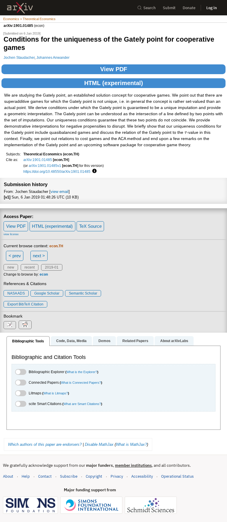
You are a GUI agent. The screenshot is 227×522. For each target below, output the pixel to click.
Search (149, 7)
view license (11, 234)
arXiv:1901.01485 (37, 160)
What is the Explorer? (82, 372)
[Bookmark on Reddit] (25, 325)
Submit (169, 7)
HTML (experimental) (113, 83)
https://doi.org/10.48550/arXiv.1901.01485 (56, 171)
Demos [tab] (104, 341)
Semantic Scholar (83, 293)
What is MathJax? (131, 444)
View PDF (113, 69)
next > (39, 255)
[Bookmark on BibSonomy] (10, 325)
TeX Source (90, 226)
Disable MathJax (99, 444)
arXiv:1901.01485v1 (45, 166)
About (8, 476)
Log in (211, 7)
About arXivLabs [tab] (174, 341)
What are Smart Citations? (82, 404)
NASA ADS (16, 293)
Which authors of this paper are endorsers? (45, 444)
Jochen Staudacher (19, 57)
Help (26, 476)
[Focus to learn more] (93, 171)
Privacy (117, 476)
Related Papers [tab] (135, 341)
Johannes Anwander (52, 57)
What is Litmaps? (55, 393)
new (10, 267)
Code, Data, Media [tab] (71, 341)
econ (44, 274)
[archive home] (20, 8)
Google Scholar (46, 293)
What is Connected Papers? (81, 382)
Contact (45, 476)
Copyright (94, 476)
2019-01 (52, 267)
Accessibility (142, 476)
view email (60, 191)
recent (30, 267)
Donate (189, 7)
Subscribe (68, 476)
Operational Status (177, 476)
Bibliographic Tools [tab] (28, 341)
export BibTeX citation (25, 304)
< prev (15, 255)
